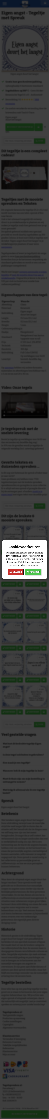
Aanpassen (15, 572)
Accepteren (33, 572)
